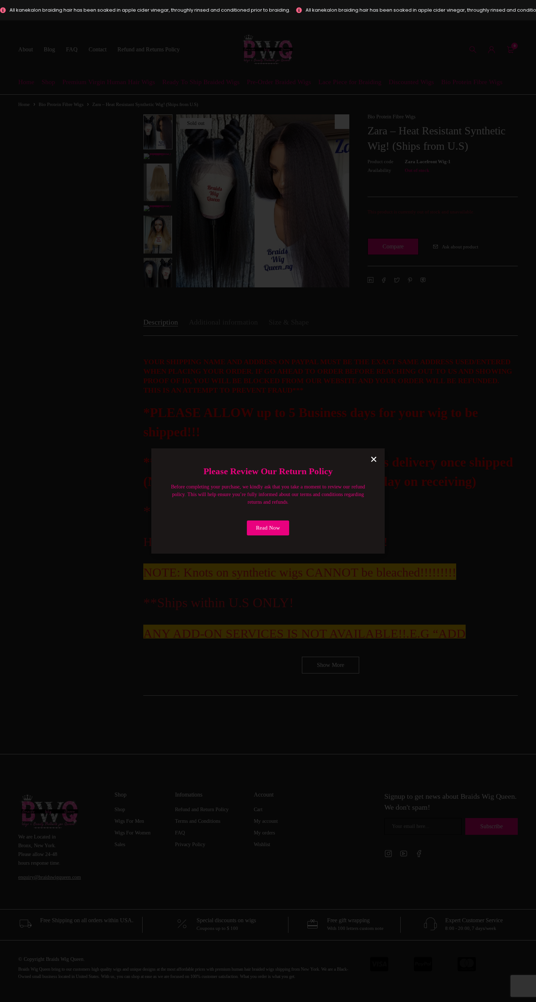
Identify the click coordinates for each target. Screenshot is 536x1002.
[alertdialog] (268, 10)
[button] (373, 459)
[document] (268, 501)
